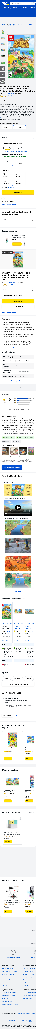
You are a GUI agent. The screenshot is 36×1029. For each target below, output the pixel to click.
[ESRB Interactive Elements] (16, 366)
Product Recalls (6, 980)
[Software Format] (15, 376)
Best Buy (4, 24)
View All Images (7, 623)
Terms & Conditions (21, 151)
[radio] (7, 179)
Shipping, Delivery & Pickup (9, 971)
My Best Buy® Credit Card (9, 992)
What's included (9, 151)
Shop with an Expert (29, 971)
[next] (31, 162)
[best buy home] (5, 3)
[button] (6, 7)
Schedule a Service (28, 974)
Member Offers (27, 998)
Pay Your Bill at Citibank (8, 995)
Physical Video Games (13, 26)
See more (2, 118)
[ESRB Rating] (12, 357)
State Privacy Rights (30, 1020)
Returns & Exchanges (8, 974)
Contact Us (26, 985)
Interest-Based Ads (24, 1019)
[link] (12, 467)
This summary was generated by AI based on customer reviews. (18, 433)
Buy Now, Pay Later (7, 1001)
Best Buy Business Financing (10, 1004)
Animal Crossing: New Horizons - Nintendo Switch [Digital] (28, 627)
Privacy (18, 1019)
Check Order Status (7, 968)
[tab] (6, 678)
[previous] (4, 162)
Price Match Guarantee (8, 977)
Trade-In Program (7, 983)
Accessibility (5, 1019)
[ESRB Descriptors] (16, 361)
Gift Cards (4, 985)
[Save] (3, 197)
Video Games (12, 24)
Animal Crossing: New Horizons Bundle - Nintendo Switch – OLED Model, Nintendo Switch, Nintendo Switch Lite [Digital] (18, 627)
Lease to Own (5, 998)
